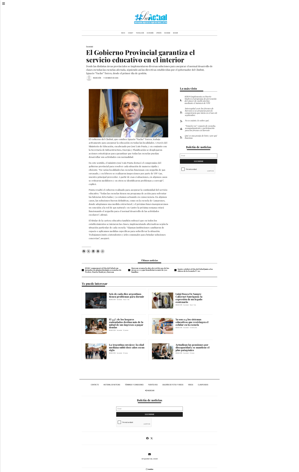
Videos (190, 385)
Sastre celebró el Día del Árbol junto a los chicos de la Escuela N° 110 (195, 270)
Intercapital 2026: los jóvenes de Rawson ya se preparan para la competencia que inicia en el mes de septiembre (201, 111)
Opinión (158, 33)
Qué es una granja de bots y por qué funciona (201, 136)
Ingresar (150, 391)
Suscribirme (198, 161)
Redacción (97, 78)
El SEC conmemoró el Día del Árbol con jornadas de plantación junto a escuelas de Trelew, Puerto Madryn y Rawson (103, 270)
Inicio (123, 33)
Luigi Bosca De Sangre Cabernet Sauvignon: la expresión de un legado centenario (189, 298)
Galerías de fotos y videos (172, 385)
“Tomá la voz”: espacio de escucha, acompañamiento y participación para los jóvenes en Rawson (200, 128)
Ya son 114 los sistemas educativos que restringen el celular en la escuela (192, 322)
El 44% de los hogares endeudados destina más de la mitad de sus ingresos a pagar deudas (126, 323)
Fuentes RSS (153, 385)
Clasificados (203, 385)
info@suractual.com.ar (150, 459)
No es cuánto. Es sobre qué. (197, 120)
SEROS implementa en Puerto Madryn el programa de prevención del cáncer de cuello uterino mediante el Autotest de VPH (200, 99)
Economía (150, 33)
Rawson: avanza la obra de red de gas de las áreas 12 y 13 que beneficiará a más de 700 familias (150, 270)
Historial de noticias (111, 385)
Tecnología (140, 33)
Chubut (130, 33)
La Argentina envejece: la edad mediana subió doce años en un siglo (126, 347)
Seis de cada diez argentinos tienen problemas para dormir (126, 295)
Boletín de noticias (198, 147)
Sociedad (167, 33)
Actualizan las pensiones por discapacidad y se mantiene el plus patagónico (192, 347)
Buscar (175, 33)
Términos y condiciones (134, 385)
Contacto (95, 385)
